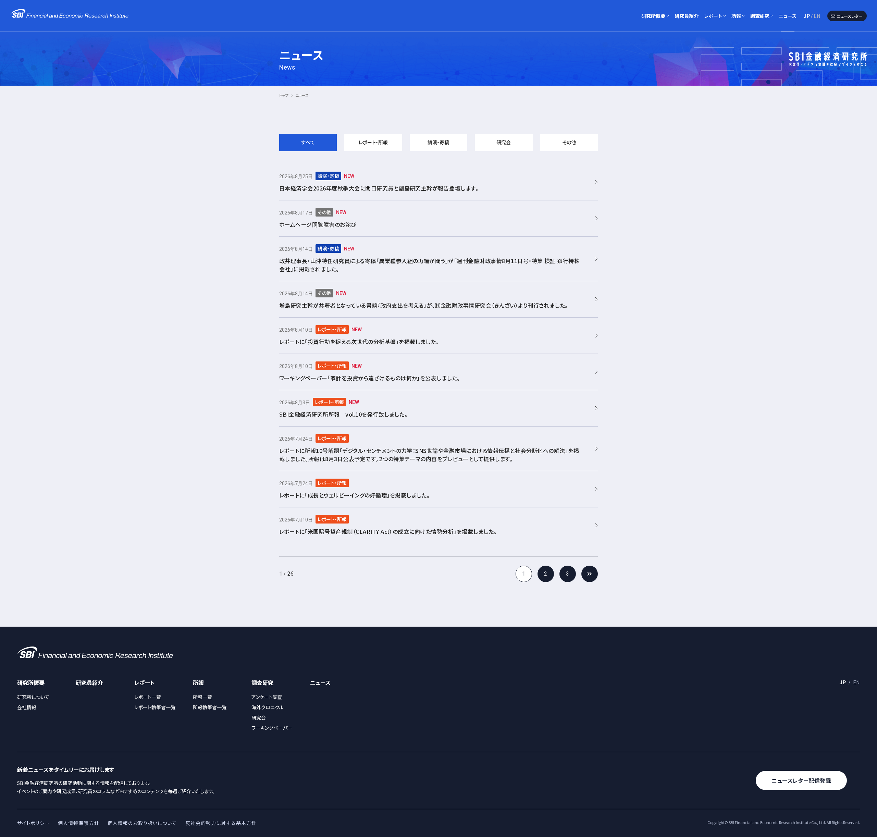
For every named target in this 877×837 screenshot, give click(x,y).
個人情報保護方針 (78, 823)
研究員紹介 (687, 15)
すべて (308, 142)
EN (817, 16)
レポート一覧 (147, 696)
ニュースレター (850, 16)
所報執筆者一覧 (209, 707)
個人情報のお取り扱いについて (142, 823)
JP (806, 16)
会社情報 (26, 707)
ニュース (787, 15)
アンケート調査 (266, 696)
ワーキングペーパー (271, 727)
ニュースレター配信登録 (801, 780)
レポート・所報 (373, 142)
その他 (569, 142)
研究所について (33, 696)
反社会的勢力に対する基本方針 (221, 823)
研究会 (503, 142)
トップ (283, 95)
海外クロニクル (267, 707)
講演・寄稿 (438, 142)
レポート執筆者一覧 (154, 707)
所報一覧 (202, 696)
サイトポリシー (33, 823)
